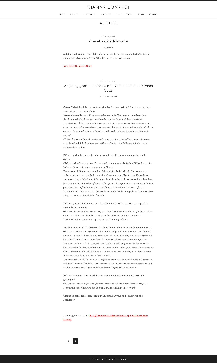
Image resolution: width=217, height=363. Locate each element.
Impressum (95, 359)
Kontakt (153, 14)
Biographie (89, 14)
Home (62, 14)
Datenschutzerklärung (114, 359)
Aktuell (74, 14)
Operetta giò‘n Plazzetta (108, 41)
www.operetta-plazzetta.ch (77, 65)
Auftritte (106, 14)
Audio (141, 14)
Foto (118, 14)
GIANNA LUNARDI (108, 7)
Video (129, 14)
